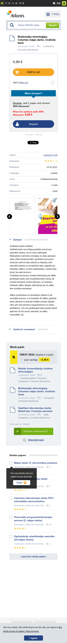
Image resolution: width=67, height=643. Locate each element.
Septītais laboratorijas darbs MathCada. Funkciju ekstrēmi (35, 409)
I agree (33, 638)
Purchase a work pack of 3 (36, 431)
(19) (51, 155)
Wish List (23, 82)
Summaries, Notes (26, 46)
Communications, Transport (33, 378)
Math (46, 414)
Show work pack (36, 440)
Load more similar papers (33, 556)
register (17, 103)
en (58, 3)
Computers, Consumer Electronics (34, 381)
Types (55, 14)
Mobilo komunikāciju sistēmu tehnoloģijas (35, 370)
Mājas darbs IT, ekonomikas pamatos (35, 462)
